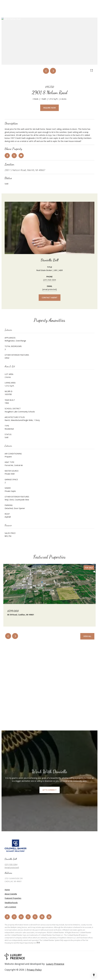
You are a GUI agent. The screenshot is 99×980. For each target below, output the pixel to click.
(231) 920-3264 (49, 280)
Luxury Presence (55, 963)
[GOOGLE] (42, 916)
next (53, 71)
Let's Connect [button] (50, 790)
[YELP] (28, 916)
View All (87, 636)
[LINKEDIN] (21, 916)
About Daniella (11, 894)
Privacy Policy (34, 969)
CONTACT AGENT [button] (49, 297)
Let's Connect (10, 907)
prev (46, 71)
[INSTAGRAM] (14, 916)
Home (7, 889)
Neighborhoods (11, 902)
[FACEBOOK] (7, 916)
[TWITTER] (35, 916)
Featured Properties (13, 898)
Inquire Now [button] (49, 107)
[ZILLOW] (49, 916)
